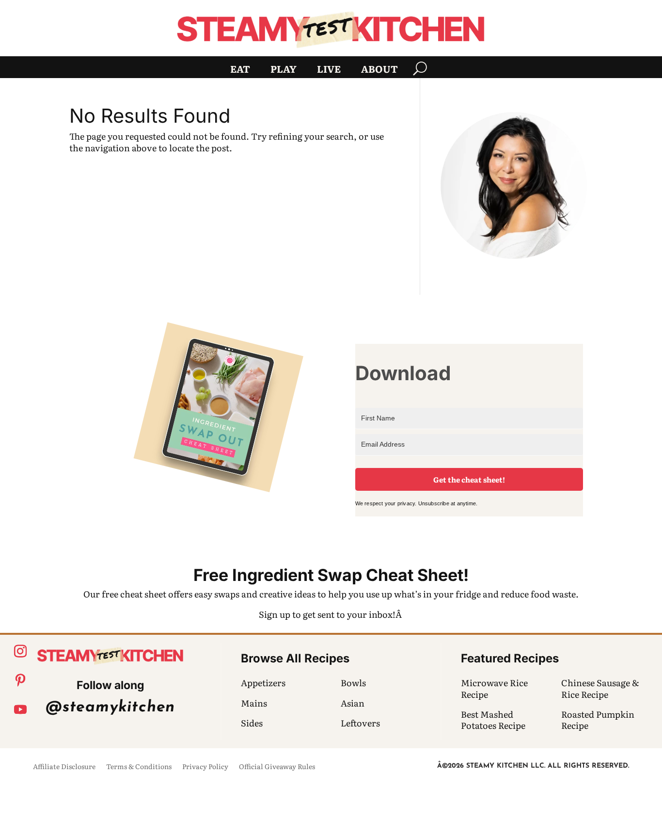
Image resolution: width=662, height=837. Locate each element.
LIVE (329, 70)
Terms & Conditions (139, 767)
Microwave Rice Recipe (494, 688)
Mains (254, 702)
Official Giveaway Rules (277, 767)
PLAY (283, 70)
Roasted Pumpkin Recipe (597, 720)
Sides (252, 722)
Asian (352, 702)
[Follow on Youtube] (20, 709)
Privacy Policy (205, 767)
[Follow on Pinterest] (20, 680)
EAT (240, 70)
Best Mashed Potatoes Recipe (493, 720)
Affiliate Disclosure (64, 767)
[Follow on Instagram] (20, 651)
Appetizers (263, 682)
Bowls (353, 682)
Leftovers (360, 722)
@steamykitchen (110, 707)
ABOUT (379, 70)
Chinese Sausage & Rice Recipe (600, 688)
